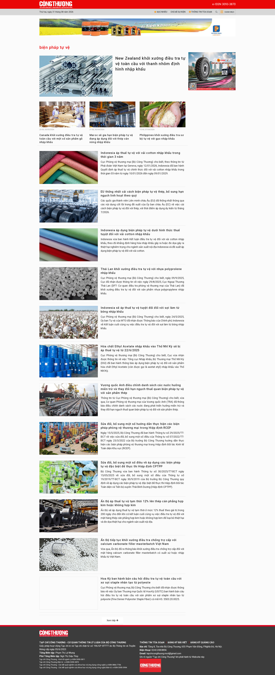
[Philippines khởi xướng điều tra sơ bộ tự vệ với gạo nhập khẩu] (162, 116)
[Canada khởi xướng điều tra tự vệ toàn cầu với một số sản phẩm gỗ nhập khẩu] (62, 116)
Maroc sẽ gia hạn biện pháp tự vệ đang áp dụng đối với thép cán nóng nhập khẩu (111, 139)
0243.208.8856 (159, 650)
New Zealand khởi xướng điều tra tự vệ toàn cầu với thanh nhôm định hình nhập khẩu (150, 64)
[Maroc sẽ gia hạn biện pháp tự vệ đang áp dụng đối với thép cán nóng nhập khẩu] (112, 116)
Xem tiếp (111, 620)
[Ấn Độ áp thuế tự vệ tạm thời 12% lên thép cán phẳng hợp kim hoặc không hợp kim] (68, 515)
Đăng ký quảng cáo (202, 642)
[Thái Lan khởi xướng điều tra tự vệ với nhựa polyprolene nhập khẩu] (68, 283)
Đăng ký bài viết (177, 642)
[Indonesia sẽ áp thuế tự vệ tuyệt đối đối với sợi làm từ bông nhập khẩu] (68, 322)
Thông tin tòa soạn (201, 12)
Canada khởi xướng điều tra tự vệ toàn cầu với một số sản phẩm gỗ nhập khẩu (61, 139)
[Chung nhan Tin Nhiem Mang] (150, 665)
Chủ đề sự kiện (178, 12)
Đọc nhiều (161, 12)
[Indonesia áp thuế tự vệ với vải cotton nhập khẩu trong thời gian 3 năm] (68, 167)
